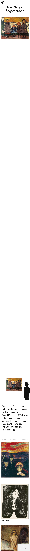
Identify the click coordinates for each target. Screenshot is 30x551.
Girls (3, 427)
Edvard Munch (14, 14)
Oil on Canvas (22, 409)
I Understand (22, 548)
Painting (4, 412)
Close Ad (24, 332)
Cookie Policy (23, 546)
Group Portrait (15, 427)
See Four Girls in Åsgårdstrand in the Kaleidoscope (14, 430)
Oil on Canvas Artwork (21, 439)
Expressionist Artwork (12, 439)
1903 (19, 415)
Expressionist (10, 409)
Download (5, 430)
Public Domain (7, 424)
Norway (4, 421)
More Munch (3, 439)
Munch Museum (14, 418)
